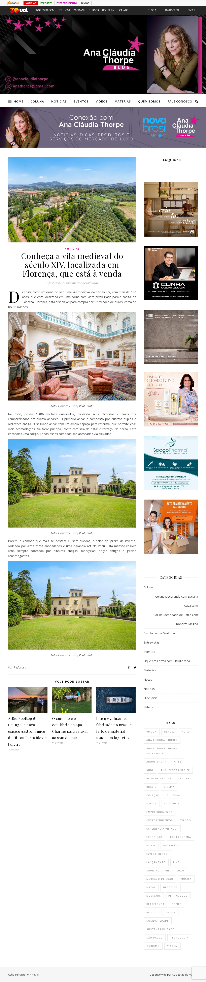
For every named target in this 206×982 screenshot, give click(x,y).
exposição (154, 836)
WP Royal (33, 974)
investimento (157, 853)
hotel (151, 845)
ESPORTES (46, 3)
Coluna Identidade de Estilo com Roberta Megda (175, 619)
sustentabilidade (160, 929)
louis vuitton (157, 870)
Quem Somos (149, 101)
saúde (171, 912)
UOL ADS (122, 10)
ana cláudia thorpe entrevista (162, 751)
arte (177, 761)
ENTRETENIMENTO (67, 3)
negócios (170, 887)
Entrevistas (152, 642)
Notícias (59, 101)
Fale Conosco (180, 101)
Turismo (153, 945)
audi (149, 770)
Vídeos (101, 101)
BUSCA (152, 10)
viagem (172, 945)
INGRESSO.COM (45, 10)
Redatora (20, 667)
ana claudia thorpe (162, 739)
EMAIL (192, 10)
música (186, 878)
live (176, 862)
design (151, 803)
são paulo (154, 937)
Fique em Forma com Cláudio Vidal (167, 661)
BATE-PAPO (172, 10)
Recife (176, 903)
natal (151, 887)
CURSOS (94, 10)
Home (18, 101)
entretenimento (159, 820)
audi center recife (175, 770)
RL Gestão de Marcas (185, 974)
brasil (151, 786)
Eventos (81, 101)
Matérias (123, 101)
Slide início (151, 698)
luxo (180, 870)
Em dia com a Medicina (159, 633)
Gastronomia (180, 836)
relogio (152, 912)
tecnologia (179, 937)
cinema (169, 786)
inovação (170, 845)
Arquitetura (156, 761)
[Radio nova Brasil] (103, 146)
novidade (153, 895)
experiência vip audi (162, 828)
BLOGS (85, 3)
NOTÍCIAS (31, 3)
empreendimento (159, 811)
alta (185, 731)
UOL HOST (64, 10)
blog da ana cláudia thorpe (168, 778)
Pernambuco (178, 895)
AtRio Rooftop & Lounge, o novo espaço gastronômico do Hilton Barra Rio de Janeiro (27, 731)
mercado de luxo (159, 878)
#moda (151, 731)
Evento (185, 820)
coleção (153, 795)
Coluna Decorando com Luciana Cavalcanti (176, 600)
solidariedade (157, 920)
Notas (148, 679)
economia (171, 803)
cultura (173, 795)
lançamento (156, 862)
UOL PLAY (108, 10)
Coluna (37, 101)
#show (169, 731)
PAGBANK (79, 10)
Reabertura (155, 903)
